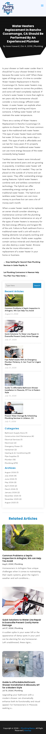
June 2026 (9, 479)
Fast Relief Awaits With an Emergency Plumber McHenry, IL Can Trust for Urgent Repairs (23, 362)
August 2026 (10, 472)
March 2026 (10, 489)
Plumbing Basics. (28, 728)
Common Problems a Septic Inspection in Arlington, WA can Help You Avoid (21, 558)
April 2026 (9, 486)
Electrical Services (12, 440)
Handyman (9, 450)
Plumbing (38, 46)
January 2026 (11, 492)
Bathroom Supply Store (15, 433)
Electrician (9, 443)
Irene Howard (12, 46)
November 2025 (12, 499)
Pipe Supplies (10, 456)
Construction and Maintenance (18, 436)
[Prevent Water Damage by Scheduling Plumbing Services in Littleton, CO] (14, 408)
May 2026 (9, 482)
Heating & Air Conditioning (16, 453)
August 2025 (10, 503)
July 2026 (9, 476)
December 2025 (12, 496)
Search (37, 285)
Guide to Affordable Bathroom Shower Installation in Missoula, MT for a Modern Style (22, 390)
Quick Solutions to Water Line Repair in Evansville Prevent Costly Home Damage (21, 622)
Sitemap (27, 730)
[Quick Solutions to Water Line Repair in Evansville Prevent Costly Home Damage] (14, 326)
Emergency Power (12, 446)
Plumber (8, 460)
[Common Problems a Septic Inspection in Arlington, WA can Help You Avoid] (14, 300)
